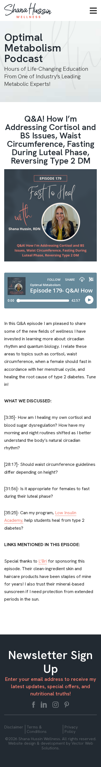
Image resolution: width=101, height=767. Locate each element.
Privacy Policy (71, 729)
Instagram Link (55, 705)
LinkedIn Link (44, 705)
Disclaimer (13, 727)
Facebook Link (33, 705)
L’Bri (42, 561)
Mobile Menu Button (93, 11)
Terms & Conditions (37, 729)
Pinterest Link (66, 705)
